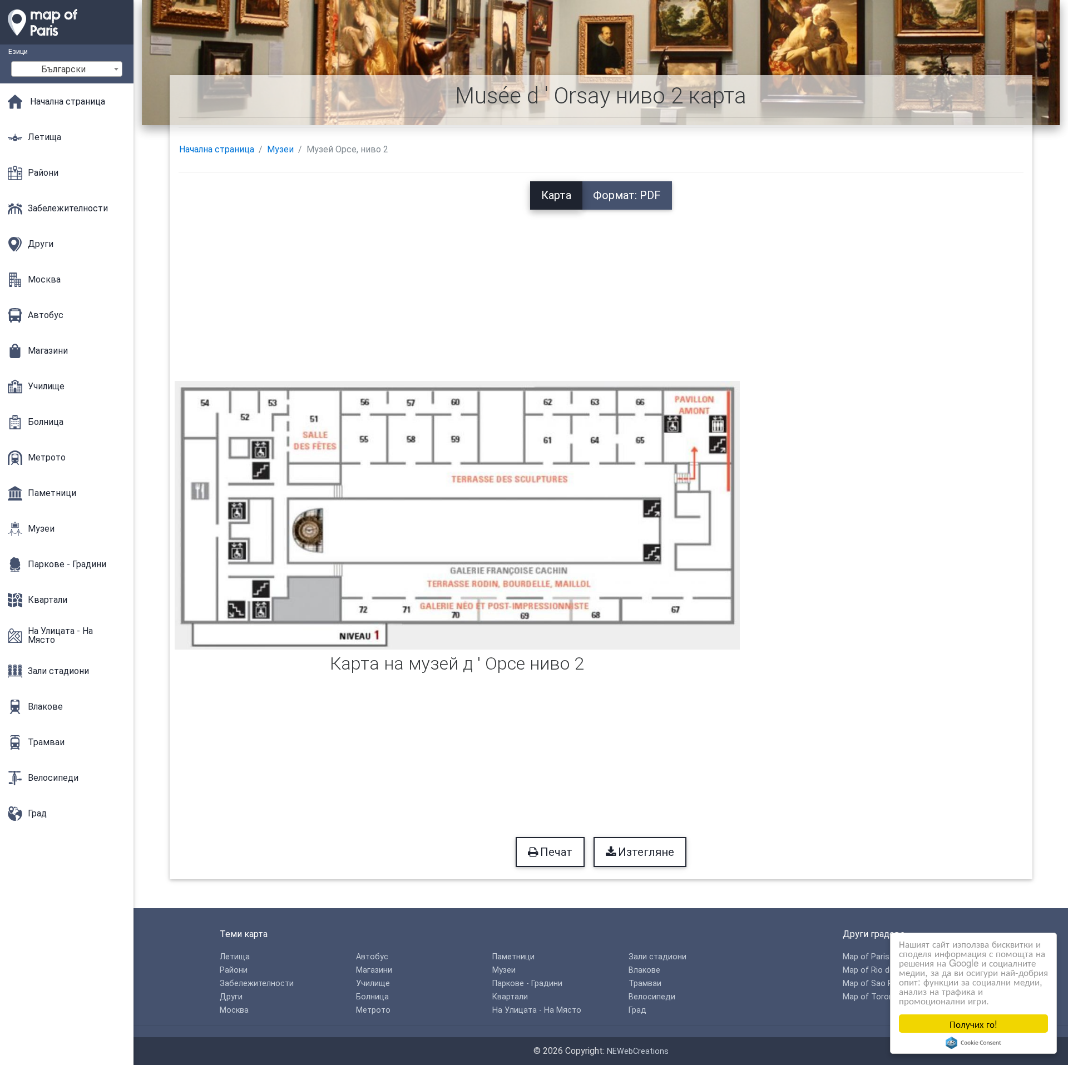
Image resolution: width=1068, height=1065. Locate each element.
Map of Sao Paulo (875, 983)
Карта (556, 195)
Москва (234, 1010)
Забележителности (257, 983)
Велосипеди (652, 997)
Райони (234, 970)
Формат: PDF (627, 195)
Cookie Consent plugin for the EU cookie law (973, 1043)
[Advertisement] (600, 287)
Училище (373, 983)
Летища (235, 957)
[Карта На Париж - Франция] (67, 39)
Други (231, 997)
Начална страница (216, 149)
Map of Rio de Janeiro (883, 970)
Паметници (513, 957)
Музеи (280, 149)
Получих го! (973, 1024)
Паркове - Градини (527, 983)
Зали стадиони (657, 957)
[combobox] (66, 69)
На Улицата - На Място (536, 1010)
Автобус (372, 957)
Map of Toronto (872, 997)
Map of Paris (866, 957)
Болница (372, 997)
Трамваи (645, 983)
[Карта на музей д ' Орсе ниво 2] (457, 514)
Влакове (644, 970)
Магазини (374, 970)
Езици (18, 51)
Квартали (510, 997)
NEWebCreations (638, 1051)
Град (637, 1010)
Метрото (373, 1010)
